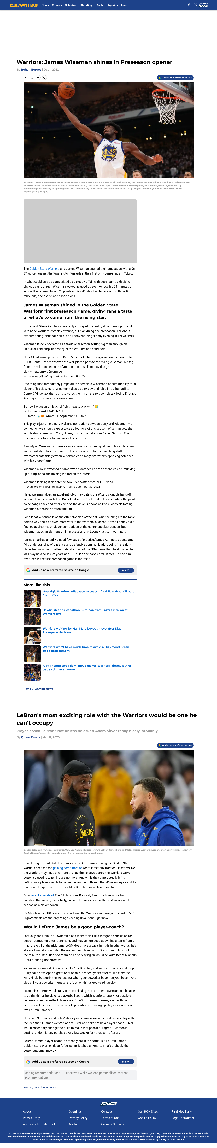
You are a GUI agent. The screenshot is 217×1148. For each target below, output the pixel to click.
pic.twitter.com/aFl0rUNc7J (94, 482)
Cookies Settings (112, 1124)
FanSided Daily (182, 1111)
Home (27, 688)
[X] (195, 4)
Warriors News (44, 688)
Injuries (113, 5)
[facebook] (189, 4)
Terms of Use (110, 1118)
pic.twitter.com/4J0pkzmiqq (43, 371)
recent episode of (42, 895)
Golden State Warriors (44, 268)
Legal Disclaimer (183, 1118)
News (45, 5)
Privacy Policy (78, 1118)
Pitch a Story (31, 1118)
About (27, 1111)
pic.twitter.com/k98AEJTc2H (43, 411)
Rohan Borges (31, 69)
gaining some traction (68, 868)
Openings (75, 1111)
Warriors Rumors (45, 1087)
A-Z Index (75, 1124)
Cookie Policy (147, 1118)
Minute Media (24, 1133)
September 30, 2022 (72, 376)
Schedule (71, 5)
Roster (101, 5)
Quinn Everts (30, 737)
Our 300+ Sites (148, 1111)
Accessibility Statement (39, 1124)
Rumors (57, 5)
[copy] (44, 77)
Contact (106, 1111)
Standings (86, 5)
